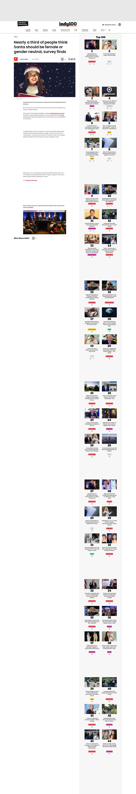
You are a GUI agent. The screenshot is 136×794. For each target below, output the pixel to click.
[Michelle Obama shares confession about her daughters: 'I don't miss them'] (92, 312)
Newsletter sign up (110, 24)
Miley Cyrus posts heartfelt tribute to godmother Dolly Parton (92, 647)
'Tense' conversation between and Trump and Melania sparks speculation (109, 250)
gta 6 (109, 61)
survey (62, 115)
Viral (75, 30)
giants (92, 554)
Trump (54, 30)
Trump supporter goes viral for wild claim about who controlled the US (92, 154)
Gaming (45, 30)
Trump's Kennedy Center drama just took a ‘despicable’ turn (109, 397)
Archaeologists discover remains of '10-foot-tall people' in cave (92, 549)
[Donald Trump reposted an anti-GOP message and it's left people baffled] (92, 583)
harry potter (109, 724)
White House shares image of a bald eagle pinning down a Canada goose (92, 398)
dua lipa (109, 626)
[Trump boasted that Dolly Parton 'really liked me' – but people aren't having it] (92, 438)
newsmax (109, 501)
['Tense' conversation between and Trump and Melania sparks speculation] (109, 238)
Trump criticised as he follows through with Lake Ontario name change (109, 595)
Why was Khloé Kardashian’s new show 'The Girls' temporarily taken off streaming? (92, 250)
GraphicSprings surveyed (57, 113)
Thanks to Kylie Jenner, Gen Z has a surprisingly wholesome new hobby (109, 745)
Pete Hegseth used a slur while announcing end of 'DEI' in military (109, 200)
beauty (109, 652)
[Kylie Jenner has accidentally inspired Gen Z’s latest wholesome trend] (109, 734)
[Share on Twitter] (72, 59)
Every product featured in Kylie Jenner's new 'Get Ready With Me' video (109, 647)
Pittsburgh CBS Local (31, 180)
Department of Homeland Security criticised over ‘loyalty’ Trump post (92, 56)
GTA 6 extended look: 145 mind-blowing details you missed (109, 449)
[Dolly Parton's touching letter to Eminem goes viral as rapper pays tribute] (109, 413)
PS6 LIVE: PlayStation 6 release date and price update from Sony (109, 153)
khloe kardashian (92, 254)
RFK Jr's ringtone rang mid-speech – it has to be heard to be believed (109, 127)
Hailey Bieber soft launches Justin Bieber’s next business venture (92, 102)
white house (92, 403)
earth (109, 329)
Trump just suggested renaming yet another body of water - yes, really (109, 351)
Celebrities (85, 30)
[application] (44, 222)
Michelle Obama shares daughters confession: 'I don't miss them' (92, 323)
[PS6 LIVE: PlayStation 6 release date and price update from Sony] (109, 142)
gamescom (109, 106)
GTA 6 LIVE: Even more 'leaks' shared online (109, 54)
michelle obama (92, 329)
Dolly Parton (109, 528)
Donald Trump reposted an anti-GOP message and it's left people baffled (92, 595)
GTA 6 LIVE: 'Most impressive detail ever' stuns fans (91, 350)
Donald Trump (109, 356)
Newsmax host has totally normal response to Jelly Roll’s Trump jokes (109, 496)
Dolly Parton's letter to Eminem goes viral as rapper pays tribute (109, 424)
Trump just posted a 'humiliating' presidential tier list (92, 424)
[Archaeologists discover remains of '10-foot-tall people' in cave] (92, 538)
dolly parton (109, 429)
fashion (92, 106)
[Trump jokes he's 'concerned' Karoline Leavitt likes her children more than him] (92, 116)
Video (94, 30)
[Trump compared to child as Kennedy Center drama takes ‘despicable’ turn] (109, 386)
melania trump (92, 203)
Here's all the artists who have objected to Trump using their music (109, 549)
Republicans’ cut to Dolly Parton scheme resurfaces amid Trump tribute (109, 523)
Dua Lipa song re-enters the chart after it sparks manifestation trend (109, 622)
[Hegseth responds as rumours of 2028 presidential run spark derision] (92, 285)
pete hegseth (109, 203)
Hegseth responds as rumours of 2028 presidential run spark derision (91, 297)
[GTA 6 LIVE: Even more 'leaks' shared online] (109, 44)
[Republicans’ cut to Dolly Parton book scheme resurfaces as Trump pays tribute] (109, 511)
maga (92, 158)
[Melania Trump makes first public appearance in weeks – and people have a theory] (92, 189)
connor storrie (92, 228)
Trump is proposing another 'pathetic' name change (92, 720)
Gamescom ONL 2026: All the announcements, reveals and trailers (109, 102)
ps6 (109, 158)
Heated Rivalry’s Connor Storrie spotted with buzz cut (92, 225)
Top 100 (28, 30)
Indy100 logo (68, 24)
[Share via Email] (74, 59)
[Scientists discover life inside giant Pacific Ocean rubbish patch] (109, 781)
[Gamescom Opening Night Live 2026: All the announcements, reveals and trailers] (109, 91)
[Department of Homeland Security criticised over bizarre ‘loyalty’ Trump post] (92, 44)
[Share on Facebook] (69, 59)
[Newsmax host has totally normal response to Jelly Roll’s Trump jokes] (109, 484)
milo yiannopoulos (109, 302)
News (36, 30)
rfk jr (109, 132)
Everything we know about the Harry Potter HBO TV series (109, 720)
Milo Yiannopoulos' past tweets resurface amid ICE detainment (109, 296)
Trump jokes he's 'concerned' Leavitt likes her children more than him (92, 128)
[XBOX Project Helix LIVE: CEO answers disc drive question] (92, 781)
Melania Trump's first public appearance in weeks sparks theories (92, 200)
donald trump (92, 61)
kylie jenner (109, 751)
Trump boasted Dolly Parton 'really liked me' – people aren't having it (92, 449)
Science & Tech (65, 30)
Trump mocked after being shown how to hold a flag (109, 225)
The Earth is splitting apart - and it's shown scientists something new (109, 324)
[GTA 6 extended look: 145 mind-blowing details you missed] (109, 438)
